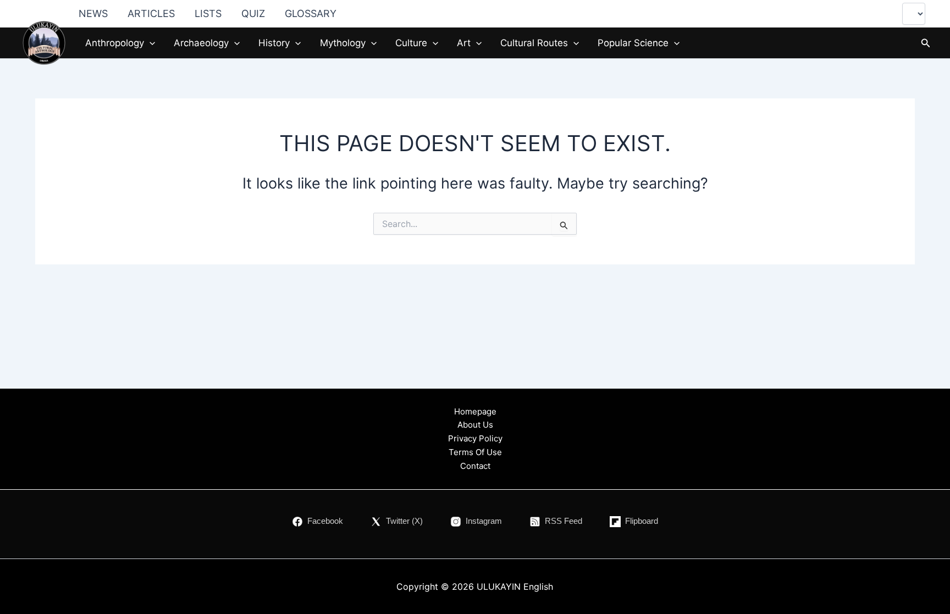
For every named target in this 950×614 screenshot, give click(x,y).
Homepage (475, 411)
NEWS (93, 13)
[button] (149, 43)
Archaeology (201, 42)
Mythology (343, 42)
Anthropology (114, 42)
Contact (475, 466)
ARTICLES (151, 13)
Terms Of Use (475, 452)
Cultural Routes (534, 42)
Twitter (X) (404, 521)
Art (464, 42)
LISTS (208, 13)
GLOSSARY (310, 13)
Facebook (325, 521)
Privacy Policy (475, 438)
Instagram (484, 521)
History (274, 42)
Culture (411, 42)
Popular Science (633, 42)
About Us (475, 424)
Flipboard (641, 521)
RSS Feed (563, 521)
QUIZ (253, 13)
